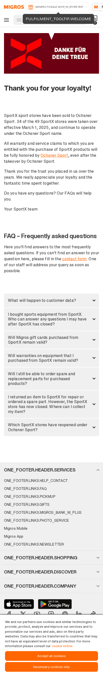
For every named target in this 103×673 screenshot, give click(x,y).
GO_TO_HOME (13, 7)
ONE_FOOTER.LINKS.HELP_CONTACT (36, 480)
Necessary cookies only (51, 667)
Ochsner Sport (54, 155)
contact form (74, 259)
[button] (51, 301)
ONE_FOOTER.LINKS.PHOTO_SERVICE (36, 520)
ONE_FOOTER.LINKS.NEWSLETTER (34, 544)
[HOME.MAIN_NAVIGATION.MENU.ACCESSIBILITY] (6, 20)
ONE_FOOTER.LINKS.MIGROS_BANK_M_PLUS (43, 512)
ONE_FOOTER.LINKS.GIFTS (27, 504)
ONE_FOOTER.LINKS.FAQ (25, 488)
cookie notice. (62, 646)
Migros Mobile (16, 528)
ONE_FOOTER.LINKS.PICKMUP (30, 496)
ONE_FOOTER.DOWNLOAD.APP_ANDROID (55, 604)
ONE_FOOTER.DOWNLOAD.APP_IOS (19, 604)
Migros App (13, 536)
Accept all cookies (51, 656)
